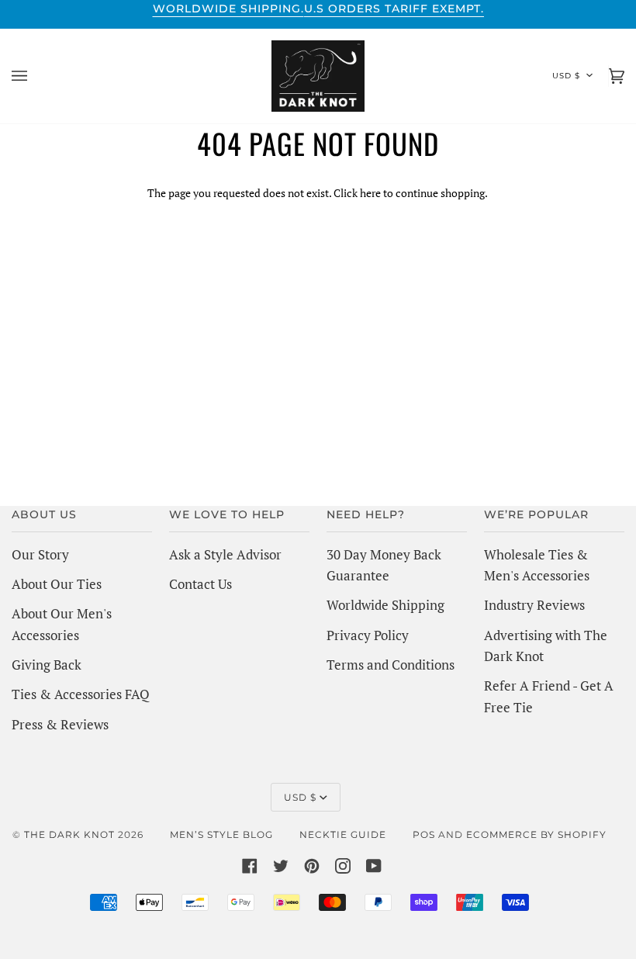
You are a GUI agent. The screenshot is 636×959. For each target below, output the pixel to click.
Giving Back (46, 664)
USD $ (566, 76)
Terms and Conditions (391, 664)
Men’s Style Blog (221, 834)
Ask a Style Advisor (225, 554)
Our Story (40, 554)
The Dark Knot (69, 834)
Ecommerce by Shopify (536, 834)
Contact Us (200, 584)
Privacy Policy (368, 635)
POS (424, 834)
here (370, 192)
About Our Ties (57, 584)
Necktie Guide (342, 834)
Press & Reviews (60, 724)
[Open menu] (35, 76)
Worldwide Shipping (385, 605)
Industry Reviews (534, 605)
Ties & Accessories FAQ (81, 694)
